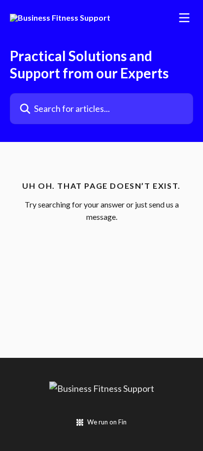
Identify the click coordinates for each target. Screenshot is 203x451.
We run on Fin (107, 422)
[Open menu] (184, 18)
